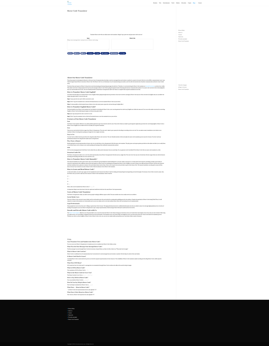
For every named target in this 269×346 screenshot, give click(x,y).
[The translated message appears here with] (132, 44)
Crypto (189, 3)
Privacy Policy (181, 30)
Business (155, 3)
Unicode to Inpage (182, 85)
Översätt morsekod (182, 39)
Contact (200, 3)
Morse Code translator (74, 212)
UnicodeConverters (149, 86)
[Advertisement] (109, 24)
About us (180, 32)
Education (183, 3)
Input (88, 38)
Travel (172, 3)
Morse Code (132, 38)
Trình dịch (180, 36)
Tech (160, 3)
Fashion (178, 3)
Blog (194, 3)
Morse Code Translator (183, 41)
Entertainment (166, 3)
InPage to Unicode (182, 87)
